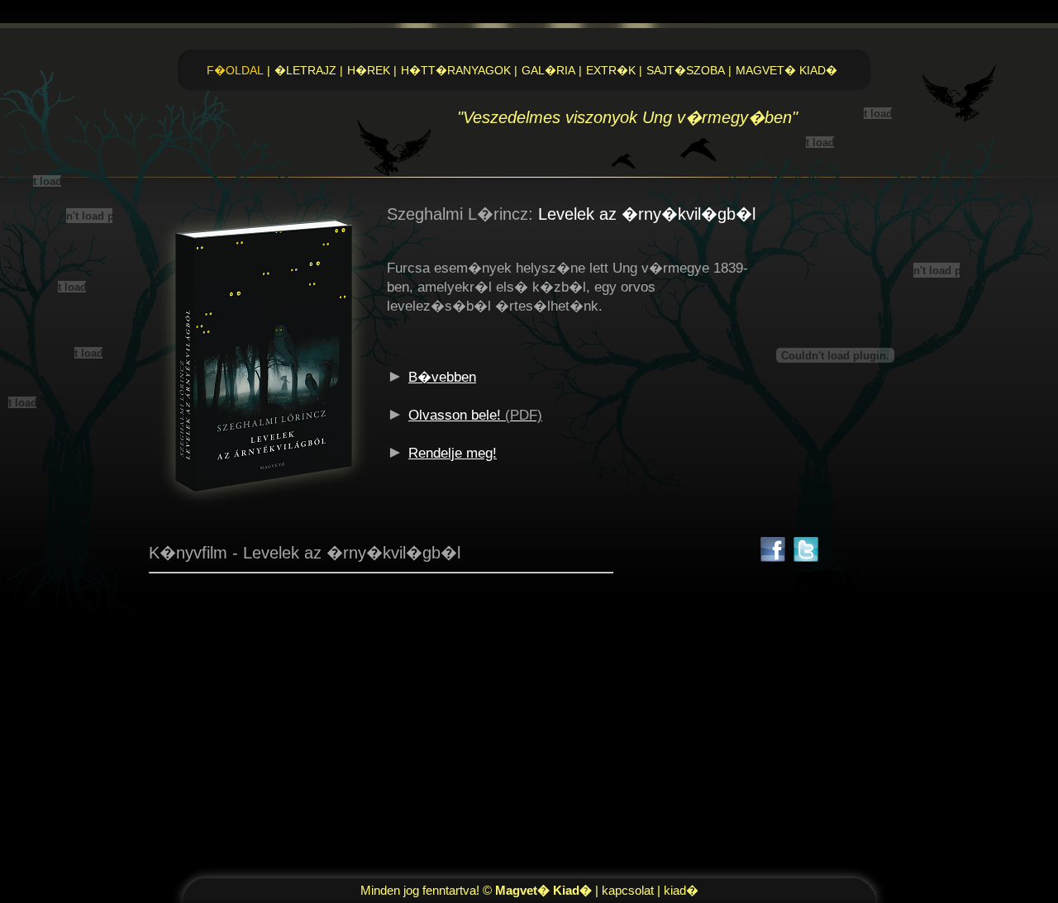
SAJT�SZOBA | (690, 70)
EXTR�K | (616, 70)
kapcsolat (628, 890)
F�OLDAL (238, 70)
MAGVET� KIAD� (786, 70)
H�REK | (373, 70)
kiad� (681, 890)
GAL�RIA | (553, 70)
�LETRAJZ (308, 70)
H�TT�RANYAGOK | (461, 70)
